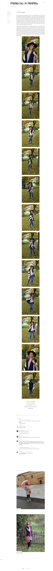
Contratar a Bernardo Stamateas (23, 447)
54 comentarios (21, 511)
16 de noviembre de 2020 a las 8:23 (25, 419)
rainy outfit (9, 21)
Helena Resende (21, 430)
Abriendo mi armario (24, 3)
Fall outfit (20, 552)
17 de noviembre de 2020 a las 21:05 (24, 440)
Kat (19, 440)
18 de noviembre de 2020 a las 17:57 (33, 447)
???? (17, 510)
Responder (20, 424)
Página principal (14, 6)
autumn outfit (9, 14)
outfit (8, 20)
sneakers (8, 22)
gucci (8, 17)
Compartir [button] (8, 10)
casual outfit (9, 15)
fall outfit (8, 16)
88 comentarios (21, 554)
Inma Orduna (21, 451)
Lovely (20, 419)
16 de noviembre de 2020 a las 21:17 (28, 430)
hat (7, 18)
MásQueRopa (21, 426)
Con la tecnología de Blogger (27, 568)
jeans (8, 19)
